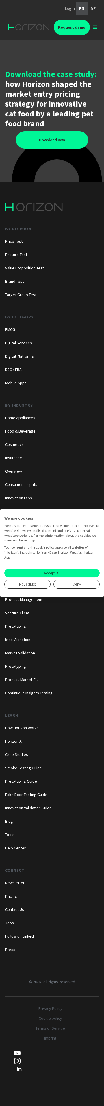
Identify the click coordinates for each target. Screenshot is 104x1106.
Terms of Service (50, 1028)
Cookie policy (50, 1018)
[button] (95, 27)
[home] (29, 27)
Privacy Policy (50, 1008)
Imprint (50, 1038)
